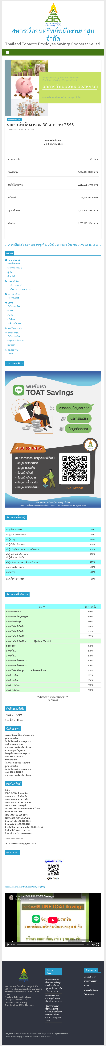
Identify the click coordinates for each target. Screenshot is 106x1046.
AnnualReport (90, 976)
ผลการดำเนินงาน (14, 120)
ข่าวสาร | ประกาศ (14, 285)
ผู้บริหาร (10, 272)
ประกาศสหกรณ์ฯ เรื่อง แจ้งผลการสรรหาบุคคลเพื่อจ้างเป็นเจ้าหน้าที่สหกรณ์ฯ (53, 1012)
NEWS (86, 985)
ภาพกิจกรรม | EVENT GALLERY (19, 289)
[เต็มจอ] (97, 944)
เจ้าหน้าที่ (11, 276)
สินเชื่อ (10, 315)
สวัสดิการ (11, 319)
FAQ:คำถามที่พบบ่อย (16, 340)
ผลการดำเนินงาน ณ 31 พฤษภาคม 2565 (79, 244)
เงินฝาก (10, 310)
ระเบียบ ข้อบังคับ (14, 323)
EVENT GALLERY (90, 981)
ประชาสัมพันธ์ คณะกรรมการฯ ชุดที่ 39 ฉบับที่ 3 (30, 244)
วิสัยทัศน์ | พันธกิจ (14, 268)
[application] (53, 920)
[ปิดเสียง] (93, 944)
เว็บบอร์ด (11, 345)
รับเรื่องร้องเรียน (13, 336)
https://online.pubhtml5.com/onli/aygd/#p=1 (26, 886)
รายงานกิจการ (13, 297)
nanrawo (30, 129)
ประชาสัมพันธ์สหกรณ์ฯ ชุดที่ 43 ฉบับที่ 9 (53, 998)
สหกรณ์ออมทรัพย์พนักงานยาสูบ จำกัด (53, 34)
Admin (10, 353)
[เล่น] (8, 944)
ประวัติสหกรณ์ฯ (13, 263)
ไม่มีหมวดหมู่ (89, 994)
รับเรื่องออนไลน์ (13, 306)
